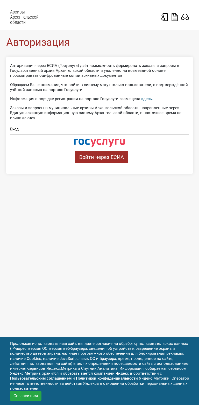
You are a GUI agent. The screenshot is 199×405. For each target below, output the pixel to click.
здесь (146, 98)
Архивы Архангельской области (24, 17)
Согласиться (25, 395)
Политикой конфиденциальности (107, 378)
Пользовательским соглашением (41, 378)
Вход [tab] (14, 129)
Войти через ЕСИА (101, 157)
